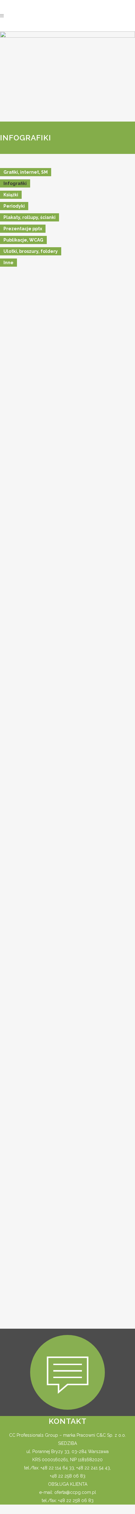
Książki (10, 194)
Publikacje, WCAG (23, 239)
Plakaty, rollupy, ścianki (29, 217)
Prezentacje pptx (22, 228)
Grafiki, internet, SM (25, 172)
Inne (8, 262)
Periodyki (14, 206)
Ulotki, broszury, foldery (30, 251)
